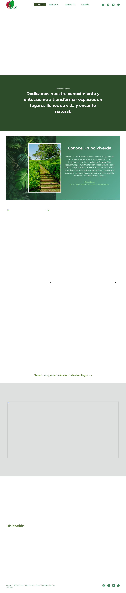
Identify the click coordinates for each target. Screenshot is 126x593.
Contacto (70, 5)
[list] (83, 282)
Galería (85, 5)
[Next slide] (115, 283)
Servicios (53, 5)
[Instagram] (108, 5)
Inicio (40, 5)
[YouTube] (113, 5)
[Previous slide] (51, 283)
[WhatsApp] (118, 5)
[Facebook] (103, 5)
